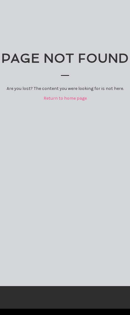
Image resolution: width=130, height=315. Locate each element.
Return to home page (65, 98)
